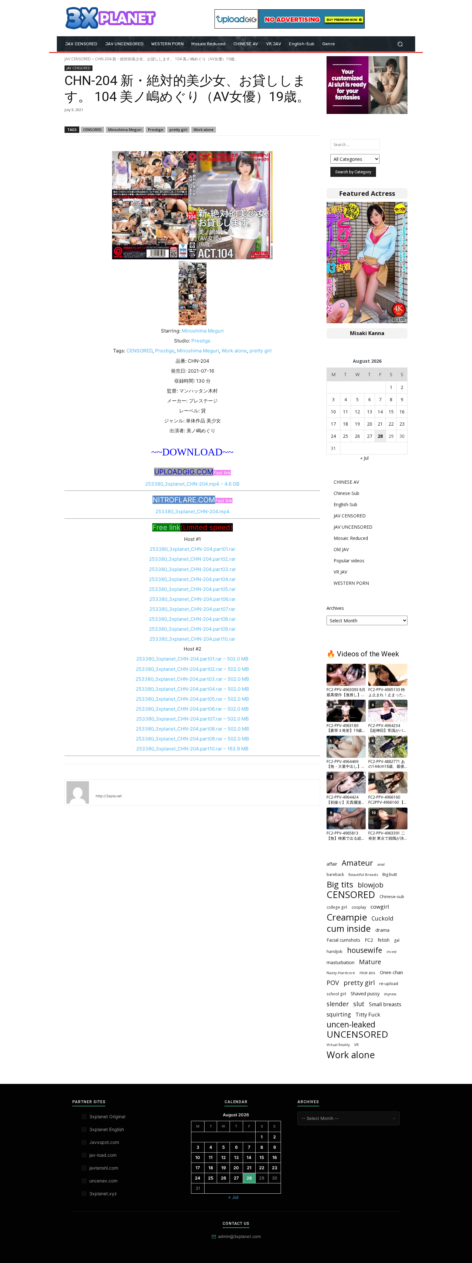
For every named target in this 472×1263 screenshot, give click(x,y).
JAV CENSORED (78, 59)
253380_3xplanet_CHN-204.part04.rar (192, 579)
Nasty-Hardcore (341, 972)
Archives (335, 608)
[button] (399, 44)
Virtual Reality (338, 1044)
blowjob (370, 884)
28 (380, 436)
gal (396, 940)
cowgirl (380, 906)
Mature (370, 961)
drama (382, 930)
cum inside (349, 928)
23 (402, 424)
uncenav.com (103, 1180)
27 (369, 436)
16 (402, 412)
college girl (337, 907)
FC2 (369, 940)
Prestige (155, 129)
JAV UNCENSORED (353, 527)
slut (358, 1003)
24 (333, 436)
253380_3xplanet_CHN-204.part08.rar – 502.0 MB (192, 729)
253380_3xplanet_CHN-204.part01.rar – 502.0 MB (192, 659)
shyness (390, 993)
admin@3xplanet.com (239, 1236)
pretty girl (178, 129)
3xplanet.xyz (103, 1193)
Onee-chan (391, 972)
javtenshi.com (103, 1168)
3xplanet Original (107, 1116)
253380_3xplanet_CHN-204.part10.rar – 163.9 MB (192, 749)
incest (392, 951)
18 (345, 424)
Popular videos (349, 561)
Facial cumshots (343, 940)
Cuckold (382, 918)
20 (369, 424)
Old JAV (341, 549)
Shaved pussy (365, 993)
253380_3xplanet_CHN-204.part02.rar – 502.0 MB (192, 669)
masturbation (340, 962)
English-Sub (345, 504)
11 (345, 412)
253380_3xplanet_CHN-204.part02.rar (192, 559)
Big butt (389, 874)
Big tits (340, 884)
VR (356, 1044)
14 (380, 412)
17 (333, 424)
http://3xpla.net (109, 796)
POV (333, 982)
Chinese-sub (392, 896)
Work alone (204, 129)
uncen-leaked (351, 1024)
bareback (335, 874)
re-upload (388, 983)
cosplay (359, 907)
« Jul (364, 458)
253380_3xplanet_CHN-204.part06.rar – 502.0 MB (192, 709)
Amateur (357, 863)
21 (380, 424)
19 (357, 424)
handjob (335, 951)
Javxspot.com (104, 1142)
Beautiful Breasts (363, 874)
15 (391, 412)
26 (357, 436)
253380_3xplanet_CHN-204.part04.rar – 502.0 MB (192, 689)
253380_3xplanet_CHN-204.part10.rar (192, 639)
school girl (336, 993)
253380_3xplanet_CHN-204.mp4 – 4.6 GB (192, 484)
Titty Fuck (367, 1014)
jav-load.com (103, 1155)
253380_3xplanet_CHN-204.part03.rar (192, 569)
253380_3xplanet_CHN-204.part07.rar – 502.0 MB (192, 719)
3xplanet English (106, 1129)
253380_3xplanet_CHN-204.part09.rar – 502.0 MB (192, 739)
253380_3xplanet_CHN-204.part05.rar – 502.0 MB (192, 699)
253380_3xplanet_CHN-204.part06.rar (192, 599)
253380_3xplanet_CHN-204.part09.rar (192, 629)
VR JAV (340, 572)
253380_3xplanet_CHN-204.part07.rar (192, 609)
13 (369, 412)
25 (345, 436)
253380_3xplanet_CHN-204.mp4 (192, 511)
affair (332, 864)
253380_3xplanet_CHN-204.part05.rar (192, 589)
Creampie (347, 917)
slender (338, 1003)
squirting (339, 1014)
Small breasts (385, 1004)
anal (381, 864)
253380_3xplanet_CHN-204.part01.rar (192, 549)
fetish (383, 940)
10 (333, 412)
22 (391, 424)
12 (357, 412)
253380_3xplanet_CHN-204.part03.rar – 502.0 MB (192, 679)
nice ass (367, 972)
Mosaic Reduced (351, 538)
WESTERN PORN (351, 583)
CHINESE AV (346, 482)
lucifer (103, 786)
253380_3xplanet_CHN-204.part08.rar (192, 619)
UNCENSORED (357, 1034)
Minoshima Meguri (125, 129)
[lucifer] (77, 792)
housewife (364, 950)
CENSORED (92, 129)
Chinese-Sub (346, 493)
